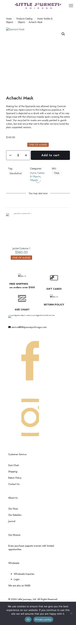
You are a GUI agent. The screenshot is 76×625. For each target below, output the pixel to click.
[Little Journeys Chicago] (38, 5)
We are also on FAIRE (19, 585)
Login (17, 579)
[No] (71, 613)
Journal (11, 521)
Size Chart (13, 465)
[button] (63, 34)
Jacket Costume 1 (21, 248)
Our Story (13, 508)
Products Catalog (24, 18)
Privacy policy (43, 619)
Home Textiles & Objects (37, 174)
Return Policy (14, 478)
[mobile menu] (71, 5)
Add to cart (50, 155)
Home (9, 18)
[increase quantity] (26, 155)
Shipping (12, 471)
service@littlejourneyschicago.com (29, 327)
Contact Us (13, 484)
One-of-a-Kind (16, 173)
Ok (28, 619)
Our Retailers (14, 515)
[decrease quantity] (10, 155)
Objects (21, 22)
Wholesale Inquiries (24, 574)
